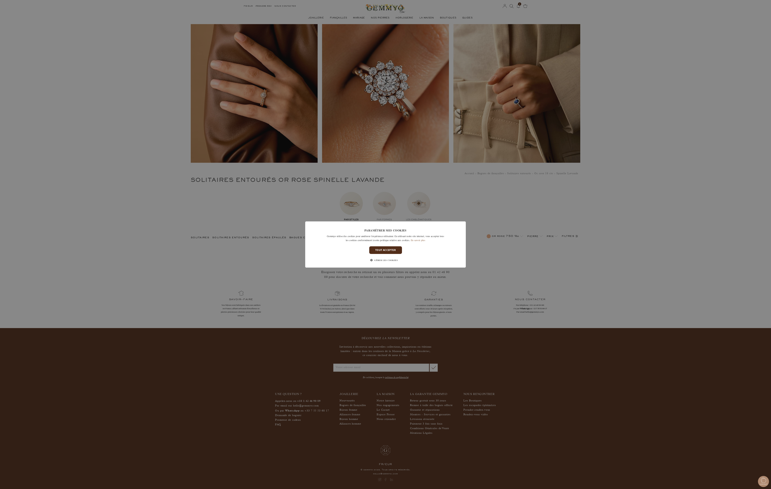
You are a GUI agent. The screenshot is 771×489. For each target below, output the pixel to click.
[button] (385, 260)
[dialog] (385, 244)
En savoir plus (418, 240)
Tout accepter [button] (385, 250)
